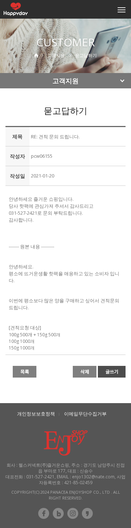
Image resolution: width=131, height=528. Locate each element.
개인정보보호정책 (36, 413)
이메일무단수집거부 (85, 413)
